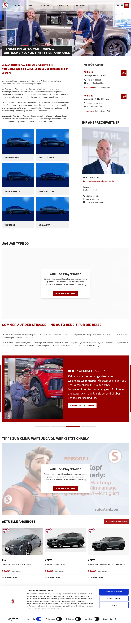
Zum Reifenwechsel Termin (59, 405)
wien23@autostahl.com (96, 106)
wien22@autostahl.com (96, 83)
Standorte (62, 5)
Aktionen (80, 5)
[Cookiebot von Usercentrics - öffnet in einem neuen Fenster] (13, 619)
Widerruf (114, 605)
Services (44, 5)
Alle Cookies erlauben (114, 592)
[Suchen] (122, 5)
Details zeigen (108, 619)
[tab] (42, 426)
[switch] (59, 619)
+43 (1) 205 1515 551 (95, 103)
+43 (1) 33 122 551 (94, 80)
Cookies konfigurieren (65, 293)
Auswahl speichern (114, 598)
